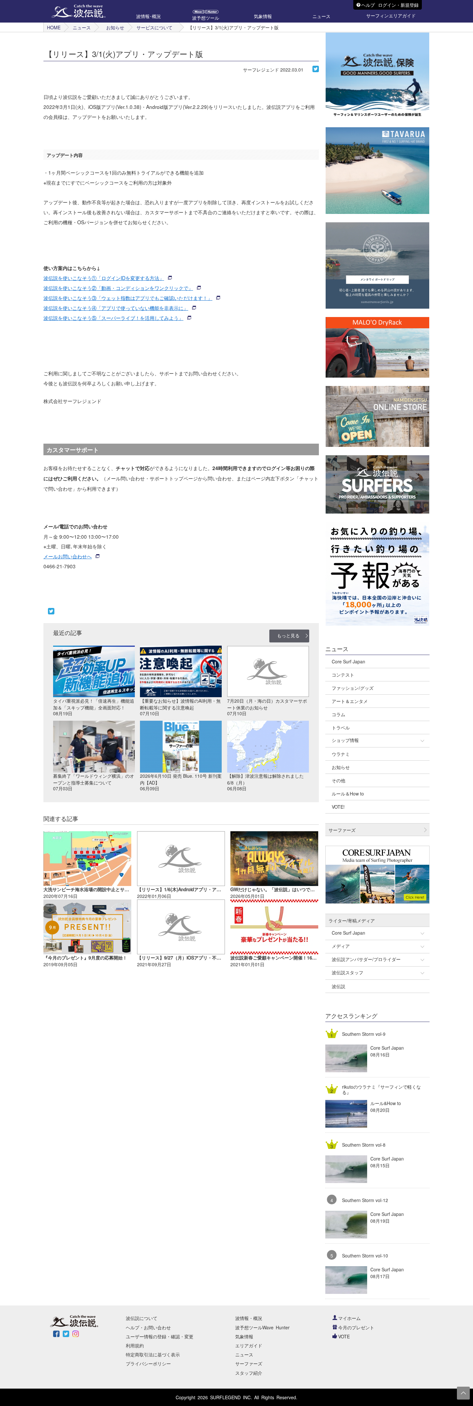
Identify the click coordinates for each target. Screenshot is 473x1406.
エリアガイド (248, 1345)
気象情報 (244, 1336)
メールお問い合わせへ (67, 556)
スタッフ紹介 (248, 1373)
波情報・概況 (248, 1318)
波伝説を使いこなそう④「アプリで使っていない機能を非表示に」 (115, 307)
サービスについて (154, 27)
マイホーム (349, 1318)
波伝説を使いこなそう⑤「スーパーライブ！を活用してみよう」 (113, 317)
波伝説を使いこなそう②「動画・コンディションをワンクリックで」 (118, 287)
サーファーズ (248, 1363)
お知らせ (115, 27)
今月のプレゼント (356, 1327)
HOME (53, 27)
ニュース (82, 27)
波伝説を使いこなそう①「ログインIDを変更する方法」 (103, 277)
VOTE (344, 1336)
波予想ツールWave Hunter (262, 1327)
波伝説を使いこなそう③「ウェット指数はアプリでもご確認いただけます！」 (127, 297)
